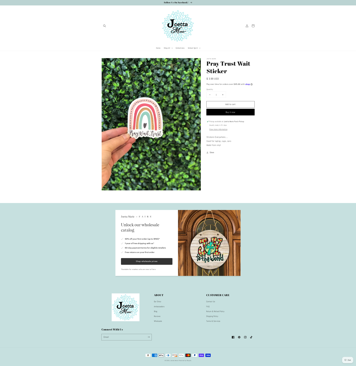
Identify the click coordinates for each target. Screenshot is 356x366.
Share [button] (212, 152)
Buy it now (230, 112)
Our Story (157, 301)
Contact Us (210, 301)
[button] (105, 26)
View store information (218, 129)
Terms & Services (213, 321)
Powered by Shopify (185, 360)
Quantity (210, 89)
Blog (155, 311)
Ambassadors (159, 306)
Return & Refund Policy (215, 311)
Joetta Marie (174, 360)
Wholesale (158, 321)
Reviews (157, 316)
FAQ (207, 306)
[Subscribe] (148, 337)
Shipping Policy (212, 316)
